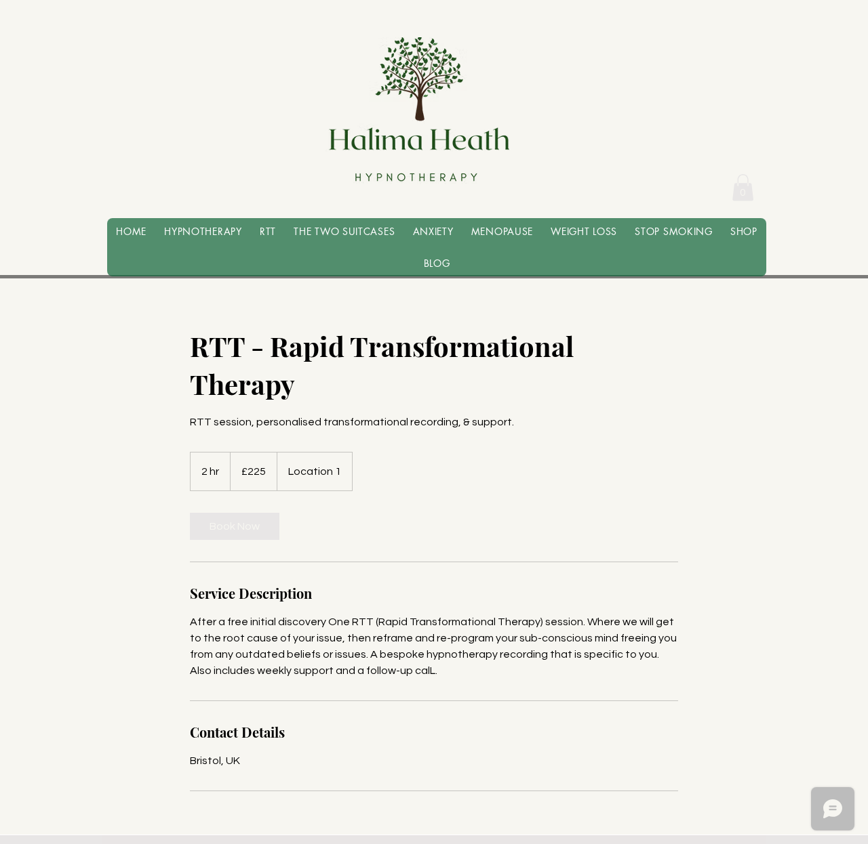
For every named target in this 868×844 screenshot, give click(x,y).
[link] (234, 526)
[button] (743, 187)
